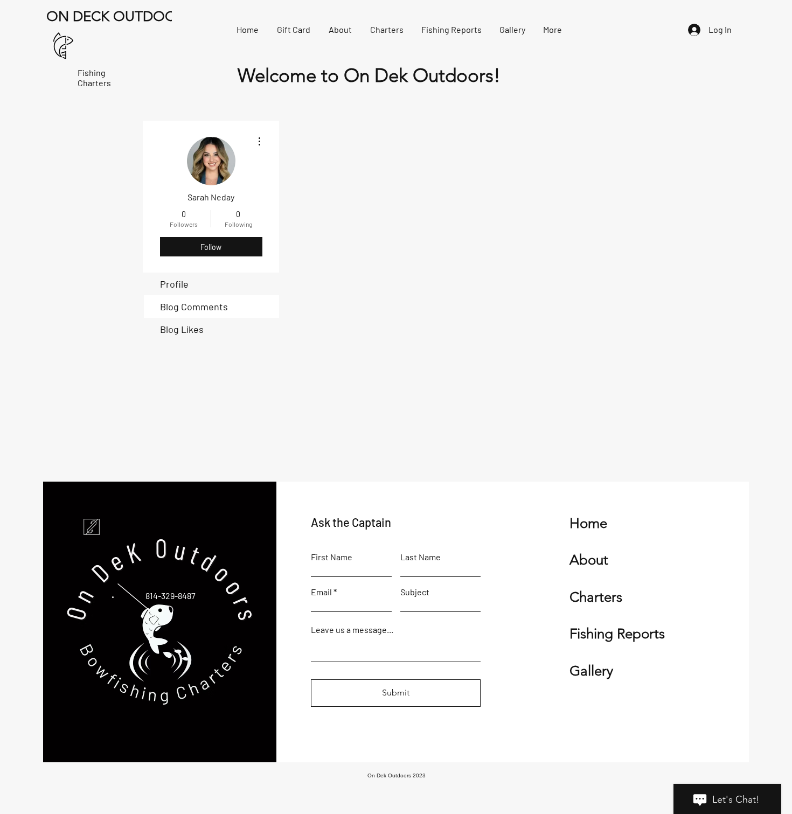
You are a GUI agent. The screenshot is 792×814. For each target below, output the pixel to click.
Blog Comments (194, 306)
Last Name (420, 557)
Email (321, 592)
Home (588, 523)
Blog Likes (182, 329)
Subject (414, 592)
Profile (174, 284)
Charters (595, 597)
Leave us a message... (352, 629)
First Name (331, 557)
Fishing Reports (617, 633)
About (588, 560)
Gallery (591, 671)
